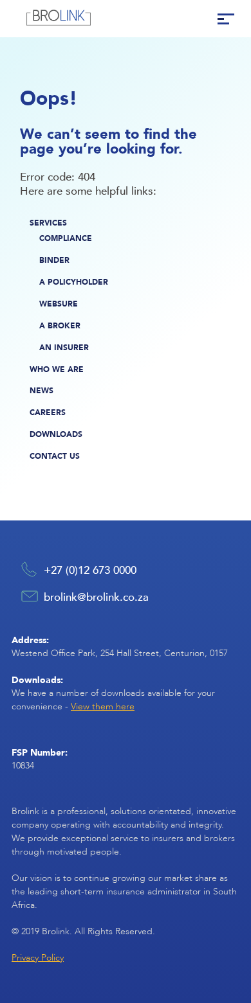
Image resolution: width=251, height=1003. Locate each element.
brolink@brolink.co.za (96, 596)
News (41, 390)
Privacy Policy (38, 957)
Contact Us (55, 456)
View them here (103, 706)
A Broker (59, 325)
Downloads (56, 434)
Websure (58, 303)
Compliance (65, 238)
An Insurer (64, 347)
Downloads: (37, 679)
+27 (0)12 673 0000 (90, 569)
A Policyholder (73, 282)
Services (48, 223)
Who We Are (57, 369)
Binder (54, 260)
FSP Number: (40, 752)
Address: (30, 639)
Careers (48, 412)
